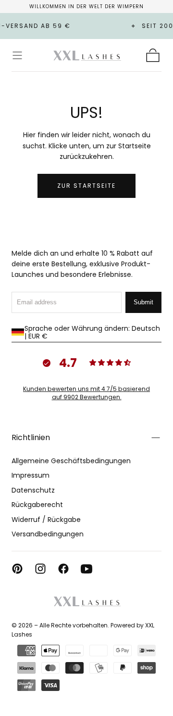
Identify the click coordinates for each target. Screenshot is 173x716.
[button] (17, 55)
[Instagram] (40, 568)
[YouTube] (86, 568)
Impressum (30, 475)
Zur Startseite (86, 186)
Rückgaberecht (37, 504)
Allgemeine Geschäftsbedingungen (71, 461)
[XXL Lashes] (86, 601)
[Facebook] (63, 568)
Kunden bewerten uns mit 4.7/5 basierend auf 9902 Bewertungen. (86, 393)
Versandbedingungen (48, 534)
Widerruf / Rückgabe (46, 519)
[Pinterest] (17, 568)
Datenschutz (33, 490)
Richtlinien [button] (31, 437)
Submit (143, 302)
